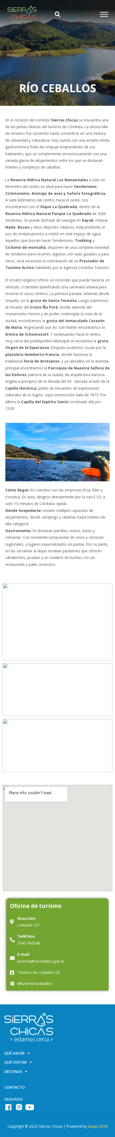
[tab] (57, 1054)
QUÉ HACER (14, 1053)
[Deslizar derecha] (104, 14)
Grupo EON (98, 1126)
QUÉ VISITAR (15, 1062)
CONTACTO (14, 1087)
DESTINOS (13, 1072)
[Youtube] (30, 1107)
